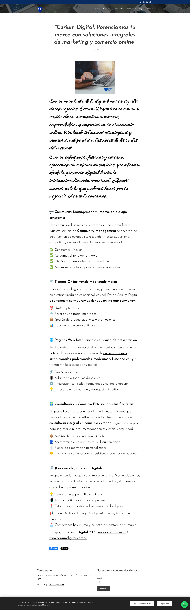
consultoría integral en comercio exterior (80, 423)
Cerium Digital (95, 109)
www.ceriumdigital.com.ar (68, 538)
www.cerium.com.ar (112, 532)
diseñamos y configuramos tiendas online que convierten (92, 301)
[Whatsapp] (150, 2)
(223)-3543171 (56, 584)
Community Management (96, 231)
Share (55, 548)
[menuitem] (97, 9)
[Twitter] (140, 2)
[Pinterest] (147, 2)
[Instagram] (143, 2)
